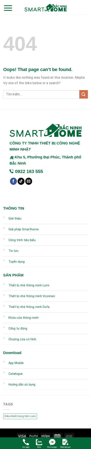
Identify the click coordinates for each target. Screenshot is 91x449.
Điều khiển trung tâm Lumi (20, 416)
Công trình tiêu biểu (22, 240)
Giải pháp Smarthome (23, 229)
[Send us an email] (28, 181)
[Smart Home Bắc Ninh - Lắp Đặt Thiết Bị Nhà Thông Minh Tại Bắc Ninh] (45, 7)
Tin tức (13, 251)
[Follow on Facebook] (13, 181)
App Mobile (16, 363)
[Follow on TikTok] (21, 181)
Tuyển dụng (16, 262)
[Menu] (8, 8)
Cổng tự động (17, 328)
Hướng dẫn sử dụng (21, 384)
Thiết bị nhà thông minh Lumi (28, 285)
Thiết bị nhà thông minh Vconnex (31, 296)
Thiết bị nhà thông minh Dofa (29, 307)
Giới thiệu (14, 218)
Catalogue (15, 374)
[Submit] (83, 94)
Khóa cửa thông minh (23, 318)
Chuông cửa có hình (22, 339)
